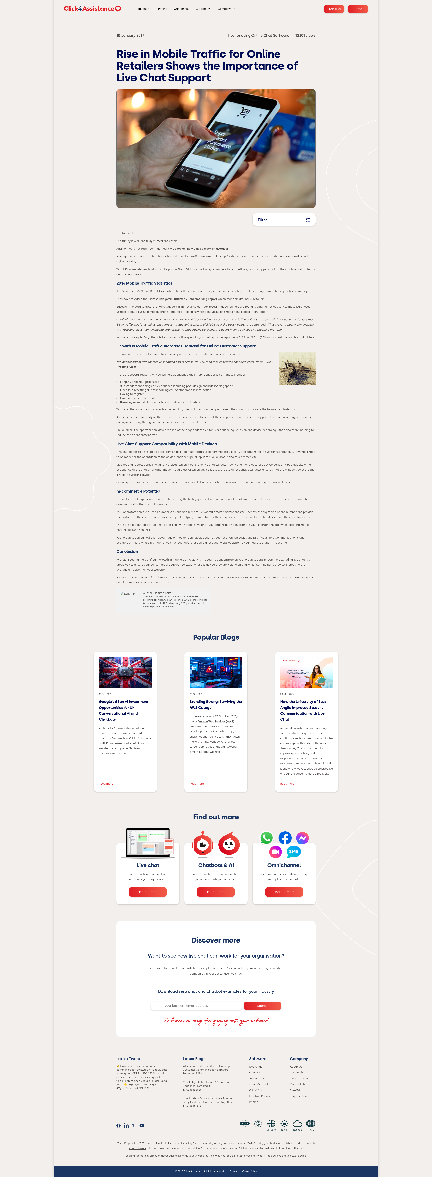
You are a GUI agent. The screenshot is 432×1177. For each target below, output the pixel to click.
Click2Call (256, 1090)
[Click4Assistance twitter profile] (134, 1126)
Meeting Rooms (259, 1096)
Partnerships (298, 1072)
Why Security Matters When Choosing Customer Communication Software (206, 1068)
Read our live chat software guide (286, 1155)
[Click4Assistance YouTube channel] (141, 1126)
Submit (262, 1006)
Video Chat (256, 1078)
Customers (181, 8)
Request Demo (299, 1096)
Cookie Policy (249, 1171)
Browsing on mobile (133, 402)
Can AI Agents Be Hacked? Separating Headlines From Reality (207, 1084)
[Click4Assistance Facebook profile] (118, 1126)
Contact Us (297, 1084)
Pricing (162, 8)
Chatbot (255, 1072)
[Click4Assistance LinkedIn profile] (126, 1125)
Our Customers (300, 1078)
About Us (296, 1066)
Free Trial (334, 9)
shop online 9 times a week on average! (201, 248)
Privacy (233, 1171)
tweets (260, 1155)
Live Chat (255, 1066)
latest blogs (243, 1155)
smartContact (258, 1084)
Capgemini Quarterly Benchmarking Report (188, 299)
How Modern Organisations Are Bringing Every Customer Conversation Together (208, 1100)
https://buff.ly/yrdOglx (142, 1084)
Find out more (147, 892)
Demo (357, 9)
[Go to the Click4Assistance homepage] (92, 9)
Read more (106, 783)
